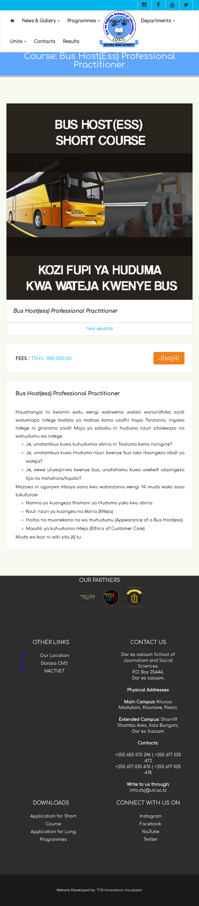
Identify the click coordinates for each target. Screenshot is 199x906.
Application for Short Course (53, 820)
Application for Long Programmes (53, 835)
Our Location (54, 655)
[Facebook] (158, 5)
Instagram (150, 816)
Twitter (151, 839)
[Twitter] (186, 5)
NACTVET (54, 671)
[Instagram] (144, 5)
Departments (156, 20)
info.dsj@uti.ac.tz (148, 790)
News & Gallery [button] (39, 20)
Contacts (44, 41)
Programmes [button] (82, 20)
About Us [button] (119, 20)
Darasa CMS (54, 663)
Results (71, 41)
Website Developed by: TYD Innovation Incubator (99, 890)
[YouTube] (172, 5)
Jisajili (169, 358)
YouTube (150, 831)
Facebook (150, 824)
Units (17, 41)
